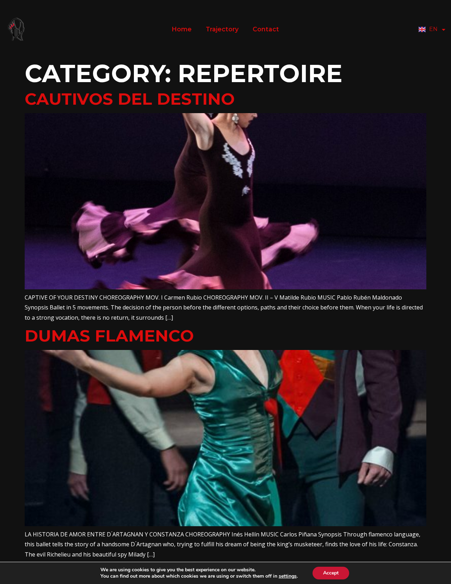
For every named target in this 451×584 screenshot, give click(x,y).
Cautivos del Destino (130, 99)
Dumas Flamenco (109, 336)
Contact (266, 29)
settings (288, 576)
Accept (331, 573)
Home (182, 29)
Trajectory (222, 29)
